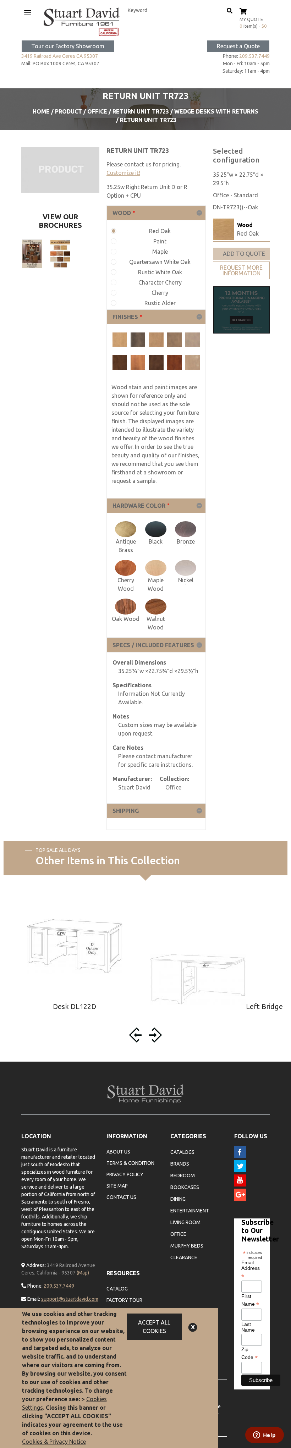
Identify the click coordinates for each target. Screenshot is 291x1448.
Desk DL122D (74, 1006)
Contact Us (121, 1197)
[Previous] (137, 1035)
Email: (33, 1299)
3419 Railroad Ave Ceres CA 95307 (59, 56)
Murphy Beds (186, 1246)
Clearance (183, 1257)
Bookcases (184, 1187)
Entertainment (189, 1210)
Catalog (117, 1289)
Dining (178, 1199)
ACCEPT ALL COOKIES (154, 1326)
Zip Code (249, 1354)
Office (97, 111)
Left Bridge (264, 1006)
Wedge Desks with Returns (216, 111)
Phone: (34, 1286)
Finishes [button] (125, 317)
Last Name (248, 1327)
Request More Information (241, 270)
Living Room (185, 1222)
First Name (250, 1300)
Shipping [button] (125, 811)
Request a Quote (238, 46)
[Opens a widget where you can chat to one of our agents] (264, 1435)
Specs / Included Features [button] (153, 645)
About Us (118, 1152)
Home (41, 111)
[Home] (82, 21)
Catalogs (182, 1152)
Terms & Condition (130, 1163)
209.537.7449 (254, 56)
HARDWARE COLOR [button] (138, 505)
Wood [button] (121, 213)
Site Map (117, 1186)
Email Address (250, 1269)
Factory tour (124, 1300)
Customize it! (123, 173)
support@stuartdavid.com (69, 1299)
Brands (179, 1164)
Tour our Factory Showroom (67, 46)
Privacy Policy (124, 1174)
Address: (35, 1265)
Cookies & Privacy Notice (54, 1441)
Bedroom (182, 1175)
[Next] (154, 1035)
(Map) (83, 1273)
